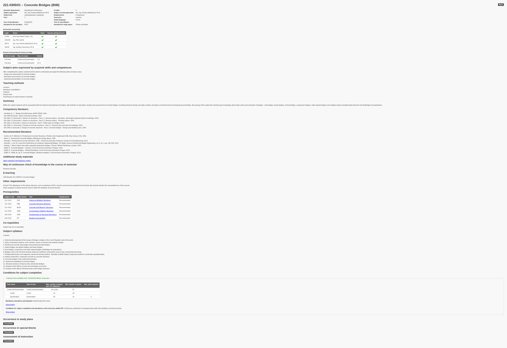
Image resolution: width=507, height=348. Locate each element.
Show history (10, 305)
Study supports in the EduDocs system (17, 161)
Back (501, 5)
